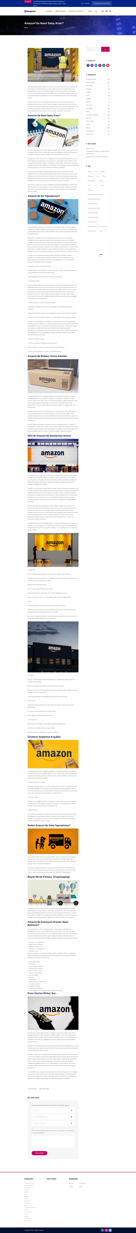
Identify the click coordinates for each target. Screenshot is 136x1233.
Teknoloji (88, 118)
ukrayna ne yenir (92, 222)
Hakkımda (49, 11)
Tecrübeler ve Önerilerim (92, 115)
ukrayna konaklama (93, 217)
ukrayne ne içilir (92, 231)
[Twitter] (106, 11)
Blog (96, 171)
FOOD (87, 95)
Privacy (81, 1186)
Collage (103, 171)
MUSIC (88, 111)
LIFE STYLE (89, 105)
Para (104, 176)
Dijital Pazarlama (90, 82)
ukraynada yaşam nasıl (94, 208)
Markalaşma (89, 108)
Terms (71, 1186)
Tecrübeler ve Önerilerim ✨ (77, 11)
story (89, 185)
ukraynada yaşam (92, 203)
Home (26, 27)
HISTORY (88, 102)
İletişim (90, 11)
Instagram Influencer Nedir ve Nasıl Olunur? (97, 156)
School (101, 180)
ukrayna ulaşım (92, 226)
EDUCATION (89, 85)
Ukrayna (88, 128)
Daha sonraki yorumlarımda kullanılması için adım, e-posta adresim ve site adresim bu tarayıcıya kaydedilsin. (52, 1132)
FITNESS (88, 92)
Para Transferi (91, 180)
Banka (89, 171)
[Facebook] (102, 11)
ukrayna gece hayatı (93, 212)
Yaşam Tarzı (89, 134)
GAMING (88, 98)
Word (101, 231)
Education (90, 176)
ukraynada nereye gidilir (94, 199)
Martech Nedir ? (90, 148)
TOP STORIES (90, 121)
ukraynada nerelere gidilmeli (95, 194)
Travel (102, 185)
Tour (96, 185)
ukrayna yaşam (104, 226)
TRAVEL (88, 124)
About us (71, 1183)
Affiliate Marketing (61, 11)
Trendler (28, 1)
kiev (98, 176)
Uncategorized (90, 131)
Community (82, 1183)
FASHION (88, 89)
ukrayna (90, 190)
